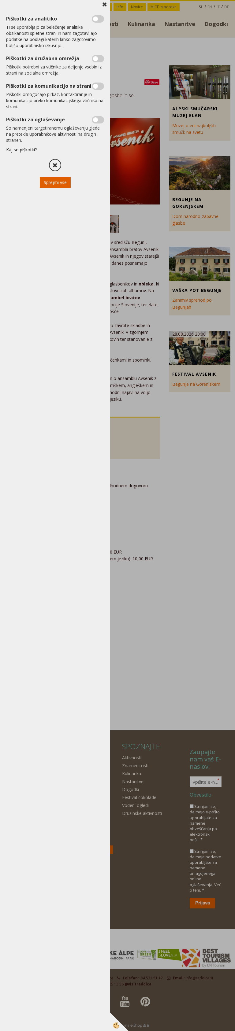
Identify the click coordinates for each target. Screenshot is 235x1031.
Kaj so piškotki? (21, 150)
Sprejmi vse (55, 182)
